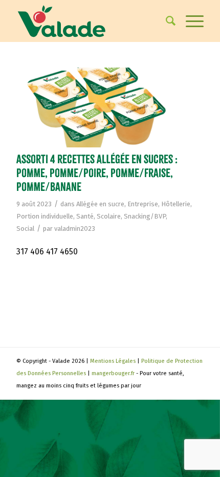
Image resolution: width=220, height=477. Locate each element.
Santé (85, 216)
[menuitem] (165, 21)
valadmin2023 (74, 228)
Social (25, 228)
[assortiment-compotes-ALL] (97, 107)
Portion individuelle (44, 216)
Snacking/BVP (145, 216)
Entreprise (142, 204)
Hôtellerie (175, 204)
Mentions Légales (113, 361)
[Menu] (189, 21)
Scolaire (109, 216)
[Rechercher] (165, 21)
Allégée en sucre (100, 204)
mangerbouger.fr (113, 373)
